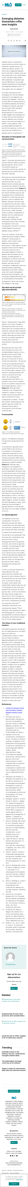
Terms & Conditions (14, 1173)
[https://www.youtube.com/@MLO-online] (17, 1156)
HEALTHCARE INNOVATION (14, 1164)
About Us (4, 1170)
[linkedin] (11, 40)
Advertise (9, 1170)
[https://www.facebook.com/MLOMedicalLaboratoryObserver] (10, 1156)
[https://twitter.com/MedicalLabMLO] (15, 1156)
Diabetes (4, 14)
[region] (14, 1180)
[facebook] (8, 40)
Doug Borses (14, 29)
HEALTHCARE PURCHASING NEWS (14, 1163)
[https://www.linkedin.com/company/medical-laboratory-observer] (12, 1156)
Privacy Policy (5, 1173)
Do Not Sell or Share (18, 1170)
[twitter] (14, 40)
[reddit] (17, 40)
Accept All (14, 1183)
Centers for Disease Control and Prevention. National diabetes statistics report (15, 710)
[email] (19, 40)
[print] (25, 40)
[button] (3, 5)
